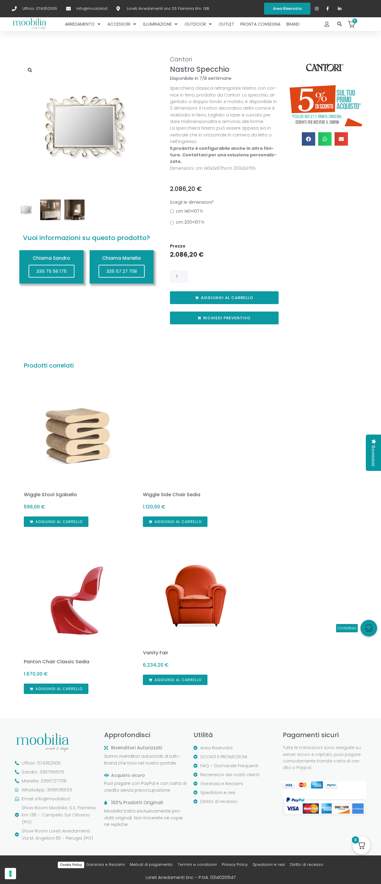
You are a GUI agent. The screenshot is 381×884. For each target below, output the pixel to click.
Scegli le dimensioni (192, 202)
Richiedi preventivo (227, 318)
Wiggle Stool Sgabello (50, 494)
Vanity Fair (155, 652)
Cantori (181, 59)
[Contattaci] (368, 628)
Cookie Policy (71, 865)
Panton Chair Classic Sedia (56, 661)
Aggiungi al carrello (227, 298)
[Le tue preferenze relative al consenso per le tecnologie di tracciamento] (10, 873)
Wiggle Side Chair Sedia (171, 494)
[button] (339, 24)
